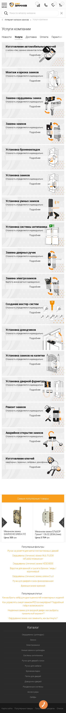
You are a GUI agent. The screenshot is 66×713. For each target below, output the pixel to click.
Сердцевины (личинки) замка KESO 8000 (33, 563)
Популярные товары (23, 708)
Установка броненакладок (23, 149)
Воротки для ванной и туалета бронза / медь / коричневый (33, 570)
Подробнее (34, 55)
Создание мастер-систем (22, 304)
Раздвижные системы (33, 687)
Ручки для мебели (33, 666)
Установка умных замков (22, 201)
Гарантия (57, 37)
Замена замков (16, 123)
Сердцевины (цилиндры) (33, 634)
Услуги (18, 37)
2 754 (42, 537)
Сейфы (33, 697)
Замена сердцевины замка (23, 98)
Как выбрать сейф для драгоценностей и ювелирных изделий (33, 597)
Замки (33, 640)
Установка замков (18, 175)
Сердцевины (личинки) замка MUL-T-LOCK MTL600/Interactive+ (33, 557)
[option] (17, 522)
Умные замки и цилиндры (33, 650)
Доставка (31, 37)
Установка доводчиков (21, 329)
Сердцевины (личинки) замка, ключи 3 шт (33, 576)
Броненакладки (33, 671)
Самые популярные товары (33, 498)
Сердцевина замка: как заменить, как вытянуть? (33, 618)
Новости (7, 37)
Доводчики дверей (33, 681)
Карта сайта (7, 708)
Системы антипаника (33, 655)
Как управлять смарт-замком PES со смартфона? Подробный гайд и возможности (33, 604)
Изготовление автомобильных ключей (31, 46)
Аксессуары (33, 692)
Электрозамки (33, 645)
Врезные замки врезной (33, 586)
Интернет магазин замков (17, 20)
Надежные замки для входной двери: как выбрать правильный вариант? (33, 612)
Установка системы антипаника (26, 226)
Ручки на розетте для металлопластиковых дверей (33, 551)
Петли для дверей (33, 676)
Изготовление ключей (20, 458)
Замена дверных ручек (21, 252)
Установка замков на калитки (25, 355)
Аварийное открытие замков (24, 432)
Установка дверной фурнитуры (26, 381)
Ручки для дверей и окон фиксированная (33, 581)
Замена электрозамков (21, 278)
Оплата (44, 37)
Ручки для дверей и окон (33, 661)
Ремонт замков (16, 407)
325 (10, 537)
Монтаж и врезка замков (22, 72)
